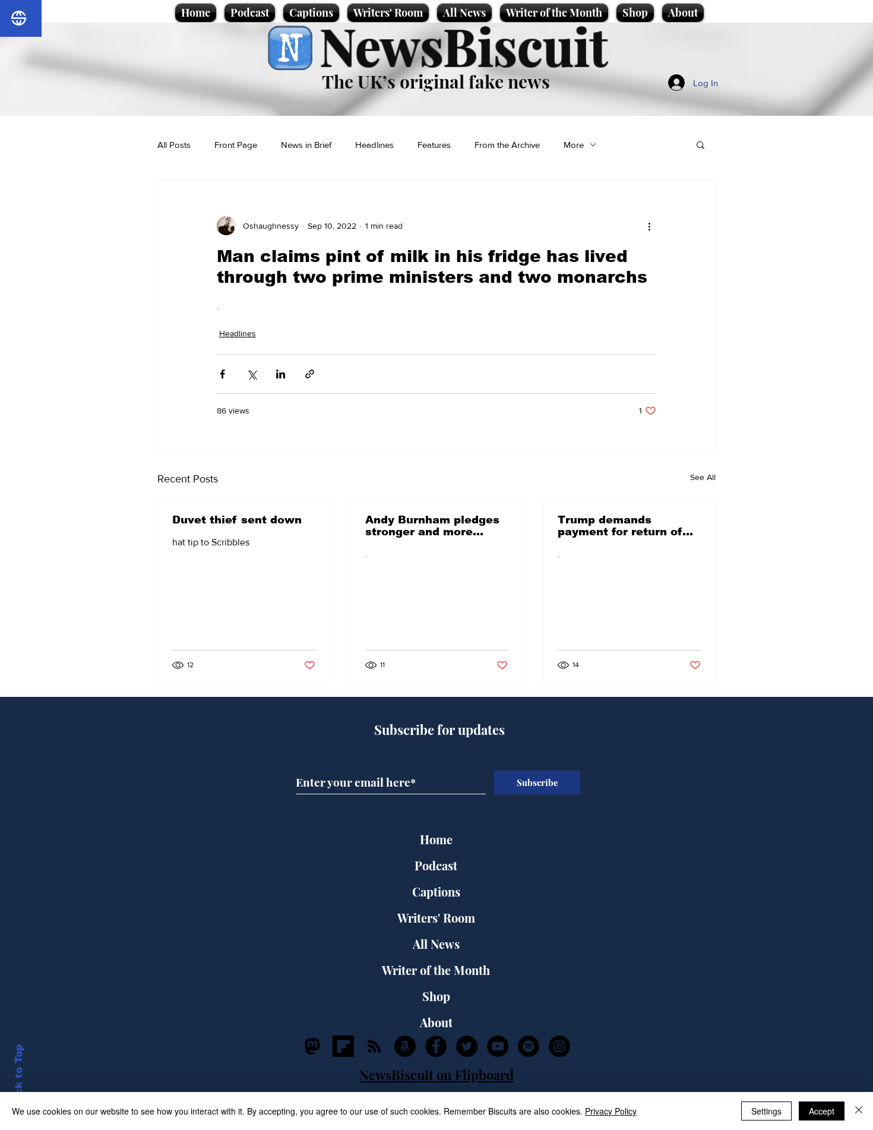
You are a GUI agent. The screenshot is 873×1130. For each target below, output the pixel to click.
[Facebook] (436, 1046)
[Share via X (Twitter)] (251, 374)
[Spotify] (528, 1046)
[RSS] (374, 1046)
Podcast (436, 865)
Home (436, 839)
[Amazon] (405, 1046)
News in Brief (306, 145)
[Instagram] (559, 1046)
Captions (436, 891)
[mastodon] (312, 1046)
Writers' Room (436, 918)
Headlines (374, 145)
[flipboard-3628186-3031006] (343, 1046)
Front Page (235, 145)
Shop (436, 996)
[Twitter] (466, 1046)
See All (703, 477)
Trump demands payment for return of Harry (620, 526)
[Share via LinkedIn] (280, 374)
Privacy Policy (611, 1111)
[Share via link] (309, 374)
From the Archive (507, 145)
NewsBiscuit (464, 45)
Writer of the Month (436, 970)
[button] (700, 144)
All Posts (174, 145)
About (436, 1022)
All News (436, 944)
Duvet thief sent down (237, 520)
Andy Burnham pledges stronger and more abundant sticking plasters (432, 526)
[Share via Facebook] (222, 374)
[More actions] (649, 226)
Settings (766, 1111)
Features (434, 145)
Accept (821, 1111)
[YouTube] (497, 1046)
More (574, 145)
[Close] (859, 1110)
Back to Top (18, 1076)
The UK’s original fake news (436, 81)
